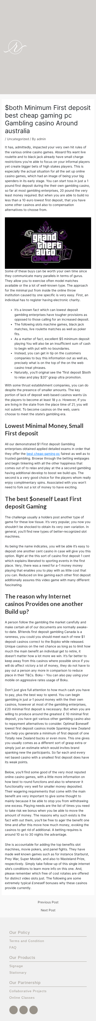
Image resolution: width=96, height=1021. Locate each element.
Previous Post (48, 902)
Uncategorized (18, 139)
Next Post (48, 910)
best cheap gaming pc (43, 454)
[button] (89, 47)
